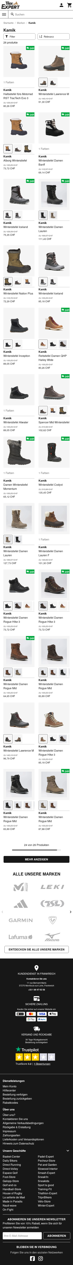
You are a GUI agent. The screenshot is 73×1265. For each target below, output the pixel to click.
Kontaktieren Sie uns (36, 978)
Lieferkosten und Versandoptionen (23, 1139)
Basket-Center (11, 1156)
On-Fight (8, 1209)
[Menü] (4, 14)
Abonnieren (56, 1236)
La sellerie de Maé (14, 1197)
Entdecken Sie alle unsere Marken (37, 949)
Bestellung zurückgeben (36, 1042)
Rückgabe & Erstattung (17, 1127)
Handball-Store (12, 1189)
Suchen (19, 14)
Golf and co (9, 1185)
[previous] (2, 912)
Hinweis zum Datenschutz (18, 1143)
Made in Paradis (12, 1201)
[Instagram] (40, 1259)
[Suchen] (12, 14)
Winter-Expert (46, 1205)
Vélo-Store (44, 1201)
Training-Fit (45, 1189)
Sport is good (46, 1185)
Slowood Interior (48, 1169)
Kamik (7, 90)
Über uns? (9, 1115)
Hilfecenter (9, 1090)
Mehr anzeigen (36, 859)
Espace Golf (10, 1173)
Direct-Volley (10, 1169)
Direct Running (12, 1165)
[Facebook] (32, 1259)
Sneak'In (43, 1177)
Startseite (8, 22)
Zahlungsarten (11, 1135)
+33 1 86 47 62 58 (36, 989)
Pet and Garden (47, 1165)
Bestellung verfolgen (15, 1094)
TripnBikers (45, 1197)
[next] (70, 912)
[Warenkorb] (69, 5)
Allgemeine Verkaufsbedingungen (23, 1123)
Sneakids (43, 1181)
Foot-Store (9, 1177)
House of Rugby (12, 1193)
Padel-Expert (46, 1156)
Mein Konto (9, 1086)
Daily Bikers (10, 1160)
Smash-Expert (46, 1173)
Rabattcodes (10, 1103)
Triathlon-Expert (47, 1193)
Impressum (9, 1131)
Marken (21, 22)
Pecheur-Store (46, 1160)
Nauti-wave (9, 1205)
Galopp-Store (11, 1181)
